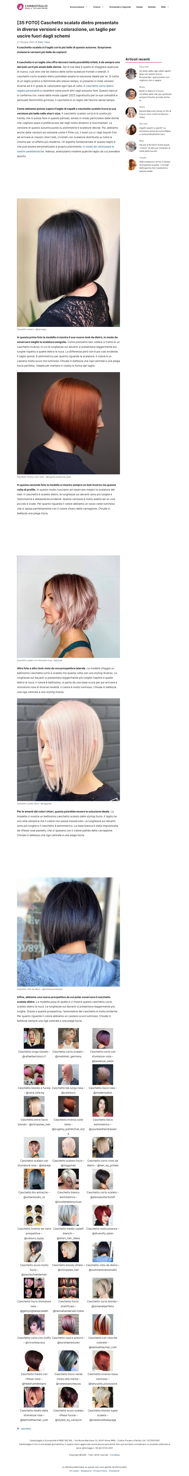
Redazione (86, 1470)
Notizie (152, 7)
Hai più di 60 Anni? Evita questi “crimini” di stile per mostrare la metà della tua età (154, 147)
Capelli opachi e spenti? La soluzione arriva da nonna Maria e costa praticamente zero (154, 131)
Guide (139, 7)
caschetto (26, 1428)
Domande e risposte (120, 7)
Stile (163, 7)
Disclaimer (114, 1470)
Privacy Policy (100, 1470)
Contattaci (115, 1455)
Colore (96, 7)
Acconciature (77, 7)
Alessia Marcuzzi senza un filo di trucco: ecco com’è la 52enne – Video (155, 114)
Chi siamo (74, 1470)
